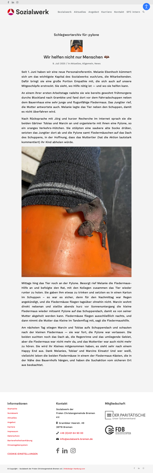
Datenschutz (13, 436)
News (97, 63)
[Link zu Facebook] (8, 2)
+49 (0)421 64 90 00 (71, 433)
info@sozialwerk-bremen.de (76, 439)
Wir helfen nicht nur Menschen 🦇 (77, 57)
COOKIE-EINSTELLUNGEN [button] (22, 453)
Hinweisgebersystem (17, 445)
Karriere (11, 427)
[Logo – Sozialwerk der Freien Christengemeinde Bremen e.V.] (28, 11)
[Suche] (143, 11)
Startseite (12, 409)
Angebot (11, 422)
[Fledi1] (77, 46)
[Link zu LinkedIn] (13, 2)
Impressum (12, 431)
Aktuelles (76, 63)
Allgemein (87, 63)
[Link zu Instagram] (17, 2)
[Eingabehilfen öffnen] (146, 6)
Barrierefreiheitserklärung (19, 440)
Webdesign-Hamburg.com (74, 469)
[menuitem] (64, 11)
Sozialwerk (12, 413)
